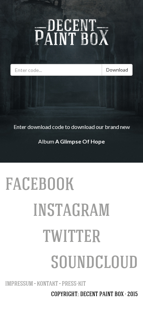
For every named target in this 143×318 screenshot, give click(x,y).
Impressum (19, 284)
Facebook (39, 186)
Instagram (71, 212)
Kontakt (47, 284)
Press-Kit (74, 284)
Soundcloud (94, 264)
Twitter (72, 238)
